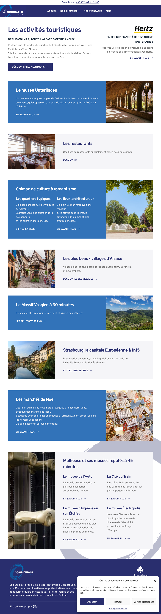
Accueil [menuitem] (51, 11)
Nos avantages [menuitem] (93, 11)
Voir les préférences (144, 601)
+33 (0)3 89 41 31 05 (87, 2)
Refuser (118, 601)
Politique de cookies (118, 608)
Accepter (92, 601)
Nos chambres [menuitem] (69, 11)
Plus (108, 11)
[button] (154, 580)
